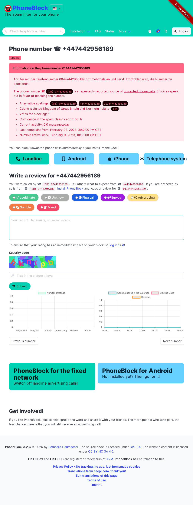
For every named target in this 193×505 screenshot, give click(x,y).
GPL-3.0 (135, 447)
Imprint (96, 484)
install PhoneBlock (70, 188)
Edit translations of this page (96, 475)
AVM (109, 459)
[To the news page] (158, 31)
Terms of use (96, 480)
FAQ (98, 31)
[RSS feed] (166, 31)
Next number (172, 341)
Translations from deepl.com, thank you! (96, 471)
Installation (77, 31)
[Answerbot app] (150, 31)
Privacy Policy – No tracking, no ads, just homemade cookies (96, 466)
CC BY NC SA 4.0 (100, 451)
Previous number (23, 341)
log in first (117, 245)
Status (109, 31)
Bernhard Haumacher (63, 447)
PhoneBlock (30, 8)
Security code (19, 252)
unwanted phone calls (139, 91)
